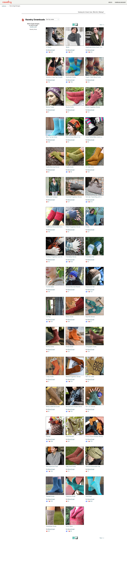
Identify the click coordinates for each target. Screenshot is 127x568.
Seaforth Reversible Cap (93, 466)
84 (48, 172)
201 (49, 531)
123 (88, 112)
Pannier (48, 436)
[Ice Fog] (55, 306)
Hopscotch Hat (90, 286)
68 (71, 172)
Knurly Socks (69, 346)
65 (71, 531)
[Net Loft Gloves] (94, 396)
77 (88, 471)
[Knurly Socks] (75, 336)
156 (49, 231)
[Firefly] (94, 216)
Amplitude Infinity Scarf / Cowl (94, 47)
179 (88, 351)
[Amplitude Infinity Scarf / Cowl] (94, 36)
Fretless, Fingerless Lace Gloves (54, 257)
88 (88, 142)
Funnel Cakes (50, 286)
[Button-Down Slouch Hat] (75, 126)
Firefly (87, 227)
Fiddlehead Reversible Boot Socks (54, 227)
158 (71, 82)
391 (68, 441)
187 (51, 321)
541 (51, 52)
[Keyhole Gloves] (94, 306)
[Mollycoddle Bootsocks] (55, 396)
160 (68, 321)
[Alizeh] (75, 36)
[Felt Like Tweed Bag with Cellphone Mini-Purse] (94, 186)
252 (88, 82)
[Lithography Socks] (94, 336)
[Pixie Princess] (75, 426)
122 (68, 351)
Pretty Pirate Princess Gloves (94, 436)
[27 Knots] (55, 36)
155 (91, 291)
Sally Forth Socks (71, 466)
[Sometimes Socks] (55, 515)
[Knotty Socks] (55, 336)
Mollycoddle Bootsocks (53, 406)
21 (48, 381)
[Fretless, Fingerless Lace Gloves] (55, 246)
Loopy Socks (50, 376)
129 (51, 471)
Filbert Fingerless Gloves (73, 227)
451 (71, 52)
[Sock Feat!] (94, 486)
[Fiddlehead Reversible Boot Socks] (55, 216)
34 (68, 231)
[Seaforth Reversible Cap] (94, 456)
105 (71, 411)
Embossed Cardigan (52, 197)
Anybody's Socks (71, 77)
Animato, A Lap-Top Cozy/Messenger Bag (54, 77)
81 (48, 112)
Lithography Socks (91, 346)
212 (49, 261)
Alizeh (67, 47)
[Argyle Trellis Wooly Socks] (94, 66)
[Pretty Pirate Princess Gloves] (94, 426)
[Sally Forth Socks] (75, 456)
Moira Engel (51, 50)
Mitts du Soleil (90, 376)
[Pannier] (55, 426)
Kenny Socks (69, 316)
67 (48, 351)
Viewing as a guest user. (91, 12)
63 (68, 501)
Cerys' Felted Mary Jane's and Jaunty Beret (94, 137)
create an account (120, 2)
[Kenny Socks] (75, 306)
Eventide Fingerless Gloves (74, 197)
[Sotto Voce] (75, 515)
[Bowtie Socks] (75, 96)
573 (91, 201)
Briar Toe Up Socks (51, 137)
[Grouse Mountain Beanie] (75, 276)
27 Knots (48, 47)
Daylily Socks (69, 167)
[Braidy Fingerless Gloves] (94, 96)
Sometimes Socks (51, 526)
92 (88, 261)
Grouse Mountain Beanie (73, 286)
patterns (4, 6)
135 (51, 501)
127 (68, 201)
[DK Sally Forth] (94, 156)
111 (68, 471)
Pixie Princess (70, 436)
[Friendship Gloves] (75, 246)
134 (49, 291)
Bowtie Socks (70, 107)
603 (71, 261)
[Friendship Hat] (94, 246)
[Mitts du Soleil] (94, 366)
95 (68, 142)
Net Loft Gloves (90, 406)
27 (68, 291)
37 (91, 321)
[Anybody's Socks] (75, 66)
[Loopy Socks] (55, 366)
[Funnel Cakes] (55, 276)
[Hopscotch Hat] (94, 276)
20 (88, 381)
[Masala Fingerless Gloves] (75, 366)
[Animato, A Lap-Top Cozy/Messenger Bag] (55, 66)
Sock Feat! (89, 496)
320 (91, 52)
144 (49, 142)
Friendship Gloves (71, 257)
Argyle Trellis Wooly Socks (93, 77)
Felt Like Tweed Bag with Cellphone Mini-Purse (94, 197)
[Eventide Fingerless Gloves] (75, 186)
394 (51, 441)
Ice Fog (48, 316)
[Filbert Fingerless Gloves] (75, 216)
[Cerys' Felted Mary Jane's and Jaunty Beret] (94, 126)
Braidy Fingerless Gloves (93, 107)
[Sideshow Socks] (75, 486)
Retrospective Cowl (52, 466)
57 (68, 112)
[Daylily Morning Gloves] (55, 156)
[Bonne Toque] (55, 96)
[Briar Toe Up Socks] (55, 126)
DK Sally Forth (90, 167)
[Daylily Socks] (75, 156)
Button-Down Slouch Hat (73, 137)
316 (71, 381)
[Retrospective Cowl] (55, 456)
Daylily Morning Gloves (52, 167)
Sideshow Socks (70, 496)
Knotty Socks (50, 346)
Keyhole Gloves (90, 316)
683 (91, 501)
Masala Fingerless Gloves (73, 376)
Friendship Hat (90, 257)
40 (88, 411)
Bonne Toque (50, 107)
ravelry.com (33, 27)
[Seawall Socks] (55, 486)
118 (49, 82)
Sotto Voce (69, 526)
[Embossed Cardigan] (55, 186)
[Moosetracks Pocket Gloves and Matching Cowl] (75, 396)
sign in (110, 2)
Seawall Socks (50, 496)
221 (88, 231)
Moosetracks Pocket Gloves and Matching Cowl (74, 406)
